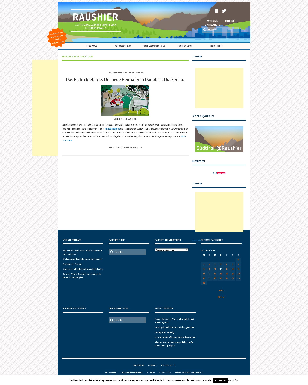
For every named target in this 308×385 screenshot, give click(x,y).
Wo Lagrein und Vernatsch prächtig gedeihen (82, 259)
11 (215, 269)
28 (233, 278)
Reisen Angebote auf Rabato (189, 372)
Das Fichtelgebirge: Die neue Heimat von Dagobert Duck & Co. (125, 79)
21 (233, 273)
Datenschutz (212, 25)
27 (227, 278)
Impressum (212, 21)
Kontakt (229, 21)
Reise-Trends (216, 45)
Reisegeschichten (123, 45)
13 (227, 269)
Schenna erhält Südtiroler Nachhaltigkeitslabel (83, 269)
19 (221, 273)
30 (204, 283)
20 (227, 273)
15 (239, 269)
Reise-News (91, 45)
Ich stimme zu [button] (220, 380)
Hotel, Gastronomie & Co (154, 45)
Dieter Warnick (128, 119)
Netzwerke (110, 372)
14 (233, 269)
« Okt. (221, 290)
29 (238, 278)
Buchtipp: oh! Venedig (72, 264)
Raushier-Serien (185, 45)
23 (204, 278)
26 (221, 278)
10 (209, 269)
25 (215, 278)
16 (204, 273)
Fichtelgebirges (112, 128)
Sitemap (151, 372)
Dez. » (221, 297)
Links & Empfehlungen (131, 372)
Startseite (197, 240)
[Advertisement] (219, 88)
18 (215, 273)
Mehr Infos (233, 380)
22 (238, 273)
